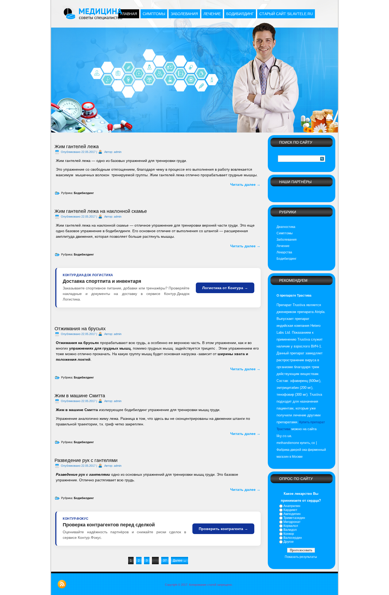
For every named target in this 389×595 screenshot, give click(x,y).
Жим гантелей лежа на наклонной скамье (101, 211)
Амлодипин (292, 514)
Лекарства (284, 252)
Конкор (288, 534)
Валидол (290, 530)
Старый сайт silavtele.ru (286, 14)
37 (165, 560)
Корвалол (290, 526)
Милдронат (292, 522)
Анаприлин (291, 506)
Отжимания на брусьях (80, 328)
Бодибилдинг (240, 14)
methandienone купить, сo (296, 443)
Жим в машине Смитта (80, 395)
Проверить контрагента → (223, 529)
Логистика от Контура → (225, 288)
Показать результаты (301, 557)
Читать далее (245, 184)
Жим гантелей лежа (77, 146)
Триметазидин (294, 518)
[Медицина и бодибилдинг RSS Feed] (62, 584)
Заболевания (184, 14)
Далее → (179, 560)
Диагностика (286, 227)
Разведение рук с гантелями (86, 460)
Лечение (212, 14)
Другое (288, 542)
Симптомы (154, 14)
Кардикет (290, 510)
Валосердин (292, 538)
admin (117, 151)
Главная (128, 14)
